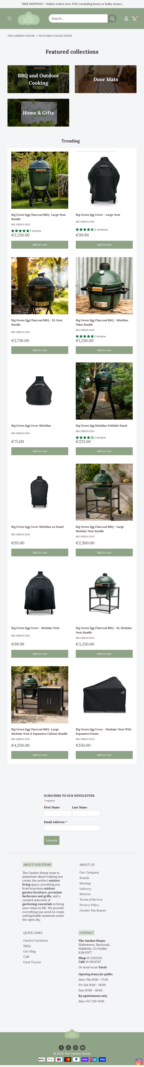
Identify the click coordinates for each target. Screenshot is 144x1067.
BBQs (27, 946)
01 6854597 (93, 962)
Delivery (85, 889)
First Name (52, 807)
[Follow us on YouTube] (82, 1047)
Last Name (79, 807)
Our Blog (29, 951)
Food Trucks (32, 962)
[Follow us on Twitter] (68, 1047)
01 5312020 (94, 958)
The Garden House (21, 35)
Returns (85, 894)
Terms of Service (91, 899)
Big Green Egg (20, 224)
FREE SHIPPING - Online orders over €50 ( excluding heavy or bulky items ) (72, 4)
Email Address (55, 822)
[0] (134, 18)
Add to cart (39, 244)
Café (26, 956)
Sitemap (85, 883)
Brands (84, 878)
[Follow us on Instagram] (75, 1047)
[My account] (126, 18)
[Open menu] (9, 18)
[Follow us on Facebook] (61, 1047)
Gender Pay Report (93, 910)
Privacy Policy (89, 905)
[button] (20, 231)
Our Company (89, 872)
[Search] (112, 18)
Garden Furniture (35, 940)
